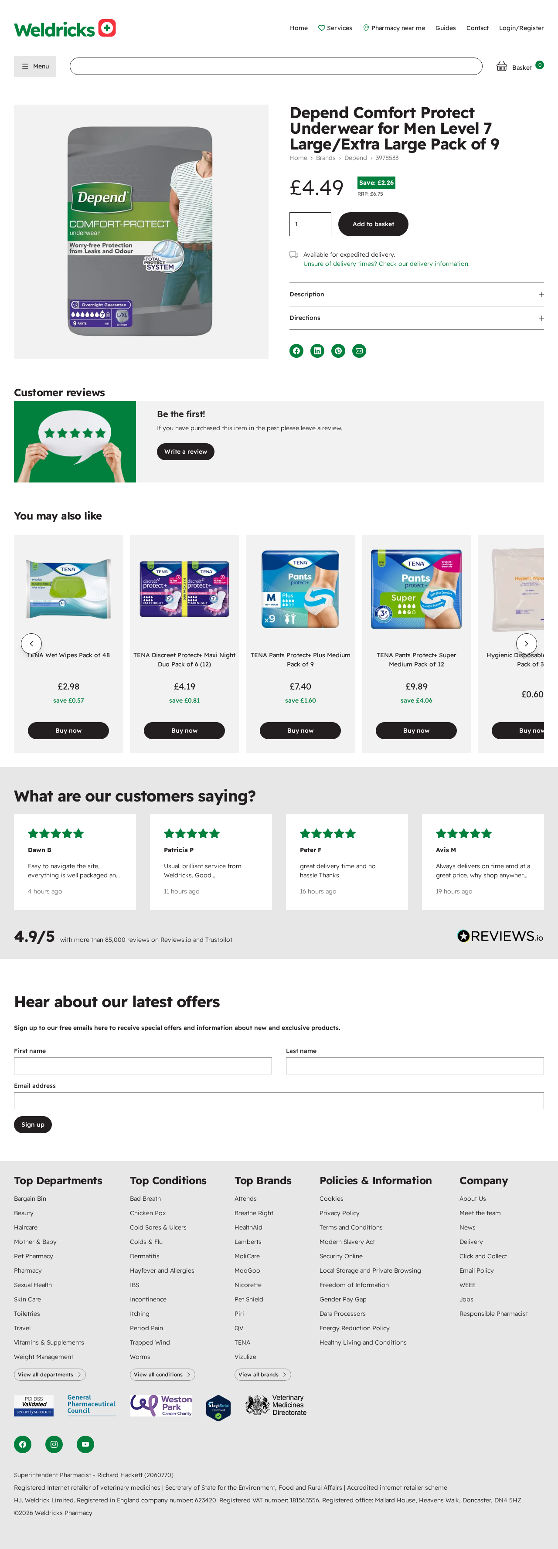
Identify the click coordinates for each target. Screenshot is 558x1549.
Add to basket (373, 224)
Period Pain (146, 1328)
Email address (35, 1086)
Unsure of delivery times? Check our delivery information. (386, 264)
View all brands (258, 1374)
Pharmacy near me (398, 28)
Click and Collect (483, 1256)
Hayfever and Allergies (162, 1270)
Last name (301, 1051)
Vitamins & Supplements (49, 1342)
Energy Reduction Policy (355, 1328)
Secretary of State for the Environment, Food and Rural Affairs (254, 1487)
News (467, 1227)
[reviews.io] (500, 938)
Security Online (341, 1256)
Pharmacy (28, 1270)
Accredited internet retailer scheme (397, 1487)
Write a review (185, 451)
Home (299, 28)
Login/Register (521, 28)
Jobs (466, 1299)
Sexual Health (33, 1285)
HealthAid (248, 1227)
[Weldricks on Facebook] (22, 1444)
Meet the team (480, 1213)
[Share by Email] (359, 351)
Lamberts (248, 1242)
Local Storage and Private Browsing (370, 1270)
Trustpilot (218, 940)
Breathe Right (254, 1213)
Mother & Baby (35, 1242)
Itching (140, 1314)
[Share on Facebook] (296, 351)
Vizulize (245, 1357)
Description (306, 294)
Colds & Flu (146, 1242)
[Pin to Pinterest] (338, 351)
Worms (140, 1357)
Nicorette (248, 1285)
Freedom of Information (354, 1285)
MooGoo (247, 1270)
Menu (41, 66)
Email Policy (476, 1270)
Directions (304, 318)
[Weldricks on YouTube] (85, 1444)
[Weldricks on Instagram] (54, 1444)
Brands (326, 158)
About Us (472, 1199)
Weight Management (43, 1357)
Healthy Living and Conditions (363, 1342)
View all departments (45, 1374)
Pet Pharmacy (33, 1256)
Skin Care (27, 1299)
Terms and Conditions (351, 1227)
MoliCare (247, 1256)
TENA (242, 1342)
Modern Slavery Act (347, 1242)
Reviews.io (175, 940)
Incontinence (148, 1299)
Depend (355, 158)
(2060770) (159, 1475)
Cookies (332, 1199)
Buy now (68, 730)
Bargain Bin (30, 1199)
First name (30, 1051)
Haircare (25, 1227)
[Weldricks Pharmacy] (72, 28)
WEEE (467, 1285)
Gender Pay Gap (343, 1299)
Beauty (24, 1213)
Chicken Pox (148, 1213)
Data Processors (343, 1314)
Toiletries (27, 1314)
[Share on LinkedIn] (317, 351)
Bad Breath (145, 1199)
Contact (477, 28)
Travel (22, 1328)
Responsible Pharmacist (493, 1314)
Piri (239, 1314)
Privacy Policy (340, 1213)
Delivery (471, 1242)
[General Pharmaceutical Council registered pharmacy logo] (92, 1408)
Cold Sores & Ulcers (158, 1227)
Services (339, 28)
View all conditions (158, 1374)
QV (239, 1328)
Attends (246, 1199)
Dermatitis (145, 1256)
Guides (446, 28)
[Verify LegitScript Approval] (218, 1408)
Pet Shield (249, 1299)
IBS (134, 1285)
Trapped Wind (150, 1342)
